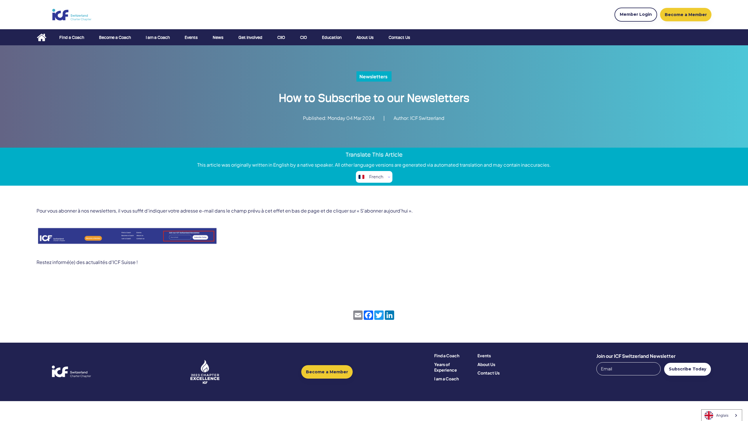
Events (191, 37)
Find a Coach (71, 37)
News (218, 37)
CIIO (281, 37)
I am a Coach (158, 37)
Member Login (636, 14)
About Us (365, 37)
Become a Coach (115, 37)
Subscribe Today (687, 369)
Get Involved (250, 37)
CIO (303, 37)
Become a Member (327, 372)
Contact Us (399, 37)
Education (332, 37)
